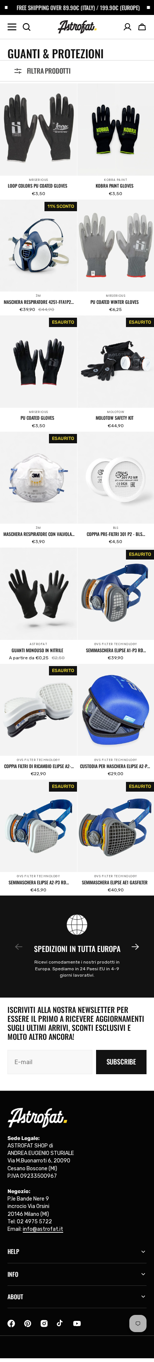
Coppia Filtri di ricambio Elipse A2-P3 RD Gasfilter (37, 766)
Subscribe (121, 1061)
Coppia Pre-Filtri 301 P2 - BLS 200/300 (114, 534)
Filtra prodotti (49, 71)
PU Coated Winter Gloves (114, 302)
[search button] (26, 26)
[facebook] (11, 1323)
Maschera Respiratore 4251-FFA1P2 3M (37, 302)
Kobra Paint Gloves (114, 185)
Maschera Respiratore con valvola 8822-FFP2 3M (37, 534)
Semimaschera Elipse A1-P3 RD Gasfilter (114, 650)
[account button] (127, 26)
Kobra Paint (115, 180)
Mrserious (38, 180)
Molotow (115, 412)
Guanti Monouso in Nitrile (37, 650)
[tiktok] (60, 1323)
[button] (142, 26)
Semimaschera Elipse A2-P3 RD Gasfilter (37, 882)
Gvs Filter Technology (115, 644)
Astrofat (38, 644)
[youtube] (77, 1323)
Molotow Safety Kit (114, 417)
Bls (115, 528)
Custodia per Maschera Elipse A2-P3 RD (115, 766)
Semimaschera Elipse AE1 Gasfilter (115, 882)
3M (38, 296)
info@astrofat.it (43, 1229)
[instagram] (44, 1323)
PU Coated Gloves (37, 417)
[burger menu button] (11, 26)
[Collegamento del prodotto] (38, 141)
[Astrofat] (77, 27)
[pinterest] (27, 1323)
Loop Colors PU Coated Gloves (37, 185)
